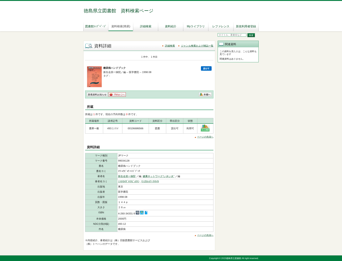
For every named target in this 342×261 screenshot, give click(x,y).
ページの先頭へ (205, 136)
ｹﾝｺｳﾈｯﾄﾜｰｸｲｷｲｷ (150, 181)
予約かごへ (119, 94)
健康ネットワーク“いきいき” (158, 176)
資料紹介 (170, 26)
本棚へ (207, 94)
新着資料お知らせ (97, 94)
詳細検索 (145, 26)
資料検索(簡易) (120, 26)
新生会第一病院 (127, 176)
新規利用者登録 (246, 26)
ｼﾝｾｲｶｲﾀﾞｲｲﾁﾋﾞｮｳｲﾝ (128, 181)
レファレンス (220, 26)
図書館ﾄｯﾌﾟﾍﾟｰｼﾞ (96, 26)
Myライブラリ (196, 26)
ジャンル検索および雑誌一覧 (197, 45)
